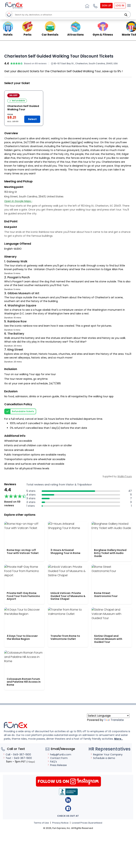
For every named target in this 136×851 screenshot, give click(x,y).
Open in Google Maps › (18, 201)
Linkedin (68, 800)
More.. (118, 739)
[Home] (87, 5)
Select (32, 119)
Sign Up (106, 5)
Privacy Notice (60, 822)
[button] (95, 5)
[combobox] (69, 14)
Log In (120, 5)
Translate (117, 720)
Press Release (58, 765)
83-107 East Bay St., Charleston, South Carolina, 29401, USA (85, 63)
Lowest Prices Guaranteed (87, 822)
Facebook (68, 808)
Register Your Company (108, 754)
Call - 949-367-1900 (18, 754)
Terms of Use (41, 822)
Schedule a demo (104, 758)
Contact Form (59, 758)
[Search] (125, 14)
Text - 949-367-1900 (19, 758)
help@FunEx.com (60, 754)
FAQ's (53, 761)
